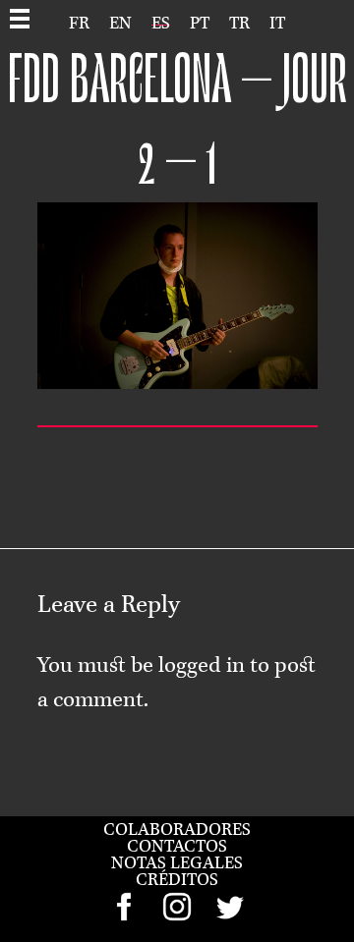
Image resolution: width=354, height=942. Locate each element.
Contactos (177, 847)
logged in (201, 666)
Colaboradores (177, 830)
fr (79, 23)
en (120, 23)
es (160, 23)
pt (199, 23)
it (277, 23)
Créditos (177, 880)
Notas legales (177, 863)
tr (239, 23)
